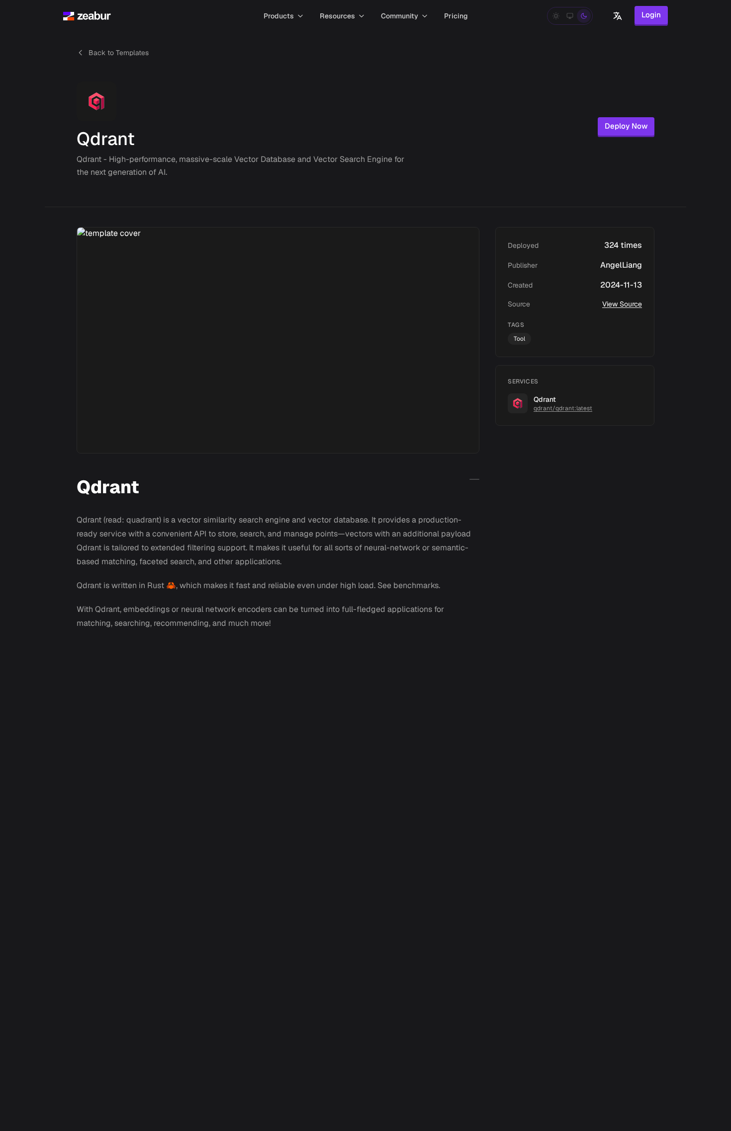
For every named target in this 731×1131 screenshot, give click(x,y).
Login (651, 14)
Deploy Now (626, 126)
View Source (622, 304)
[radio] (556, 16)
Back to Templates (119, 52)
